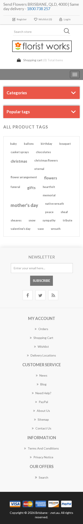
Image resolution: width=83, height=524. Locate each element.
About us (43, 411)
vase (41, 228)
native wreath (54, 203)
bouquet (65, 143)
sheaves (16, 220)
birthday (46, 143)
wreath (55, 228)
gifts (31, 187)
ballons (29, 143)
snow (32, 220)
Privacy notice (43, 457)
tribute (67, 220)
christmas (19, 161)
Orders (43, 329)
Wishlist (43, 346)
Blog (43, 384)
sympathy (49, 220)
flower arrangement (24, 177)
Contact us (43, 428)
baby (13, 143)
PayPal (43, 402)
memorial (49, 195)
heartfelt (49, 187)
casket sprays (20, 152)
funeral (15, 187)
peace (49, 212)
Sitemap (43, 419)
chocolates (43, 152)
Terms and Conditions (43, 448)
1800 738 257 (38, 8)
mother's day (24, 205)
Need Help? (43, 393)
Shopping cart (43, 338)
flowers (50, 178)
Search (43, 477)
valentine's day (21, 228)
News (43, 375)
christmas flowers (46, 160)
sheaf (64, 212)
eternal (39, 169)
